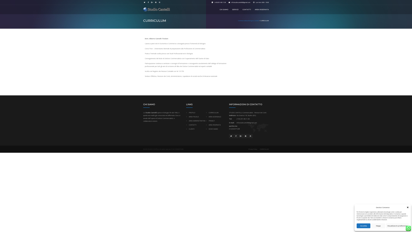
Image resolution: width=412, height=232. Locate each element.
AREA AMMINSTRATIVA (197, 121)
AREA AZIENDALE (215, 117)
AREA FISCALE (194, 117)
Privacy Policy (252, 149)
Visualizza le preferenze (397, 226)
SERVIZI (235, 10)
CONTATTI (246, 10)
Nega (378, 226)
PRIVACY (212, 121)
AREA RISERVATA (262, 10)
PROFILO (192, 113)
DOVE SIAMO (213, 129)
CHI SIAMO (224, 10)
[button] (408, 207)
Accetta (363, 226)
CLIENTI (192, 129)
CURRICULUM (213, 113)
